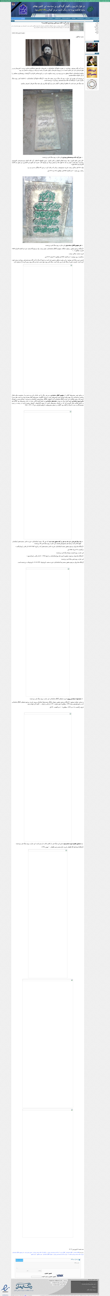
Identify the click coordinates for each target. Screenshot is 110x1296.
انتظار (25, 1295)
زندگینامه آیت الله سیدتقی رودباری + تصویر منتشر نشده (36, 1252)
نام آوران (96, 26)
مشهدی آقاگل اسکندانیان (48, 1254)
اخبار (97, 33)
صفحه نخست (95, 18)
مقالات (97, 22)
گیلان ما (96, 23)
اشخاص (96, 28)
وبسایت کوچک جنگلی (91, 1289)
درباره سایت (50, 18)
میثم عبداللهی (39, 1254)
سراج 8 (93, 1286)
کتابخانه (96, 29)
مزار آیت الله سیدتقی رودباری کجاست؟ (76, 1254)
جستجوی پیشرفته (66, 18)
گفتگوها (96, 32)
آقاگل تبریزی (62, 1252)
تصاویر (97, 25)
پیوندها (73, 18)
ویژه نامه (96, 27)
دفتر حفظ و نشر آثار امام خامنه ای (88, 1284)
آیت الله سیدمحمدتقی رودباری (53, 1252)
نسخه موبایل (57, 18)
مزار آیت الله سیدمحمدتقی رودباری (60, 1254)
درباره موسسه (81, 18)
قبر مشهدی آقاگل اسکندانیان (18, 1252)
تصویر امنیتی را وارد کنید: (49, 1276)
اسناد (97, 31)
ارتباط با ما (88, 18)
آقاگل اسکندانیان (69, 1252)
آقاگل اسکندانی (76, 1252)
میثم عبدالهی (33, 1254)
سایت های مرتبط (88, 1285)
